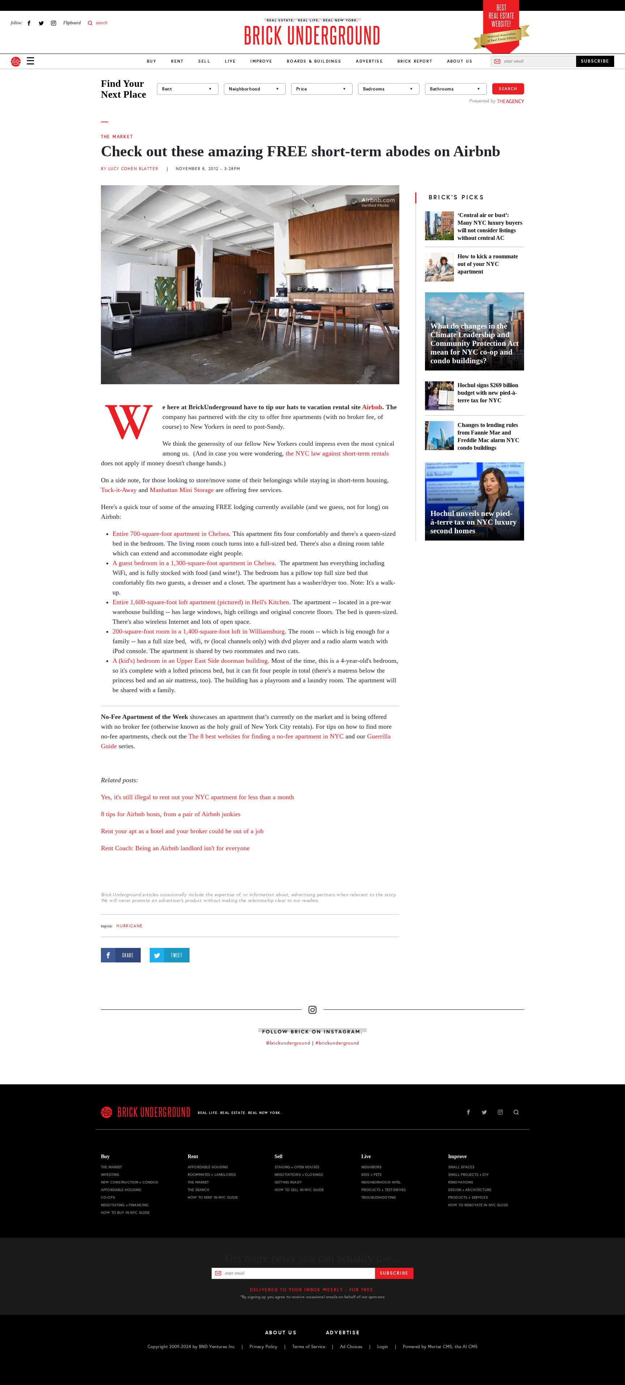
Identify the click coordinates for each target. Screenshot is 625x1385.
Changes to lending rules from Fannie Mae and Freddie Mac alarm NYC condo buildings (488, 436)
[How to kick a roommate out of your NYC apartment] (439, 267)
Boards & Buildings (314, 61)
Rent (177, 61)
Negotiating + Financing (124, 1205)
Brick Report (415, 61)
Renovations (460, 1182)
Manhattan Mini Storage (182, 490)
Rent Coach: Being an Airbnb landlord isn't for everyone (175, 848)
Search (508, 88)
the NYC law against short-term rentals (337, 453)
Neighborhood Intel (381, 1182)
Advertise (369, 61)
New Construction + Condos (129, 1182)
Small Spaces (461, 1167)
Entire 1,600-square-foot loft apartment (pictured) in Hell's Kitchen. (201, 602)
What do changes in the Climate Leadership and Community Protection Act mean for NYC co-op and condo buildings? (474, 343)
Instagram (53, 23)
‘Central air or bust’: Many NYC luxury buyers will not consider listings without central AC (490, 226)
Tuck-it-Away (119, 490)
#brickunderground (337, 1043)
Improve (261, 61)
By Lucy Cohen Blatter (129, 168)
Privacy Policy (263, 1347)
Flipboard (72, 22)
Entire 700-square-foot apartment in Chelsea (170, 533)
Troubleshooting (378, 1197)
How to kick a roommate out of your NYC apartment (488, 264)
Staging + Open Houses (297, 1167)
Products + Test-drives (383, 1189)
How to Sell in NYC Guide (299, 1189)
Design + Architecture (469, 1189)
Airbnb (372, 407)
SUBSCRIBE (595, 61)
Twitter (41, 23)
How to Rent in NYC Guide (213, 1197)
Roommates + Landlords (212, 1174)
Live (230, 61)
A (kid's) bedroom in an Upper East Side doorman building (190, 660)
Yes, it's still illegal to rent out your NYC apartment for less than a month (197, 797)
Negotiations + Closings (299, 1174)
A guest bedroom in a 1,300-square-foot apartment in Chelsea (193, 563)
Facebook (28, 23)
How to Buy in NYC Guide (125, 1212)
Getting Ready (288, 1182)
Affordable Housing (121, 1189)
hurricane (129, 926)
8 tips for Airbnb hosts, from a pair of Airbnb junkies (171, 814)
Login (382, 1347)
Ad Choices (351, 1347)
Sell (204, 61)
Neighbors (371, 1167)
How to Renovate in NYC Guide (478, 1205)
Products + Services (468, 1197)
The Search (198, 1189)
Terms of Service (308, 1347)
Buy (152, 61)
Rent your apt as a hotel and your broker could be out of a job (182, 831)
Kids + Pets (371, 1174)
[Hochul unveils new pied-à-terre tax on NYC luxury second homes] (474, 501)
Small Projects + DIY (468, 1174)
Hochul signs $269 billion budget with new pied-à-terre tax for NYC (488, 392)
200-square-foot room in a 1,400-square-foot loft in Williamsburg (198, 631)
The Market (117, 137)
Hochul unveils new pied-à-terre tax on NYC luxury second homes (473, 522)
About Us (460, 61)
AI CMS (470, 1347)
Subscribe (394, 1273)
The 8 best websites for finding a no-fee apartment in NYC (266, 736)
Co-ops (108, 1197)
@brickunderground (288, 1043)
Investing (110, 1174)
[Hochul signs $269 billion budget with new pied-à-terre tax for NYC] (439, 395)
